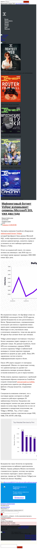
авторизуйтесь (5, 507)
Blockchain (7, 482)
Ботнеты (22, 482)
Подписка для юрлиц (30, 536)
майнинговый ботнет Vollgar (11, 233)
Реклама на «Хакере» (30, 538)
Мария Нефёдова (7, 218)
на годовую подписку (22, 3)
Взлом (27, 482)
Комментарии (6, 221)
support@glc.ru (25, 526)
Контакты (33, 539)
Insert (20, 547)
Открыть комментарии (8, 504)
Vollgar (17, 482)
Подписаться (19, 498)
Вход (35, 2)
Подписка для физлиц (30, 535)
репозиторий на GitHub (25, 382)
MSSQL (13, 482)
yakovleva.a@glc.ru (23, 527)
